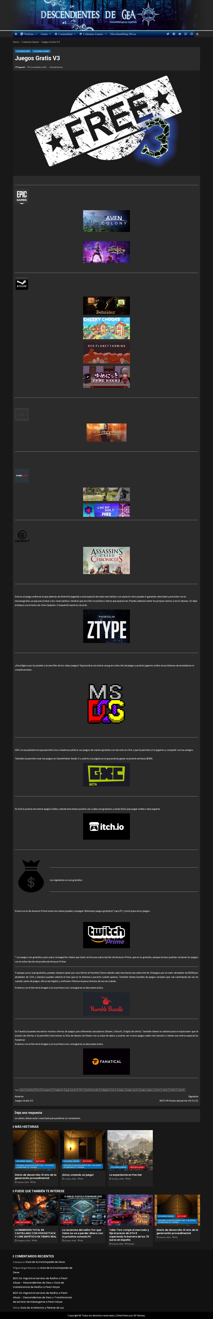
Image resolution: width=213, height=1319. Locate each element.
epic (22, 1090)
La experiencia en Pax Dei (125, 1175)
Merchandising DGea (123, 34)
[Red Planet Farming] (106, 352)
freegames (58, 1090)
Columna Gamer (93, 34)
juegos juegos (146, 1090)
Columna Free (23, 51)
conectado (44, 1118)
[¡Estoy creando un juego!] (83, 1150)
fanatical (30, 1090)
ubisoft (181, 1090)
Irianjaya (130, 1244)
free (38, 1090)
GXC (81, 1090)
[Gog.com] (22, 414)
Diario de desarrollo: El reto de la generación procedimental (35, 1176)
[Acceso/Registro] (192, 34)
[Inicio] (16, 34)
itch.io (113, 1090)
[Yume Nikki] (106, 377)
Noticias (29, 34)
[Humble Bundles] (106, 1004)
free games (47, 1090)
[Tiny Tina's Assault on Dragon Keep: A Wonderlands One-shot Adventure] (106, 252)
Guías (44, 34)
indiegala (105, 1090)
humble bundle (91, 1090)
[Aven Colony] (106, 210)
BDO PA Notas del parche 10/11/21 (179, 1098)
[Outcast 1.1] (106, 432)
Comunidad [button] (65, 34)
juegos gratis (132, 1090)
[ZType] (106, 626)
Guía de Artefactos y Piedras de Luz (42, 1308)
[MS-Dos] (106, 704)
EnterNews (123, 1315)
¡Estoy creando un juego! (78, 1175)
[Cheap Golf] (106, 510)
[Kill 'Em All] (106, 491)
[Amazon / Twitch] (106, 935)
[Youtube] (180, 34)
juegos (121, 1090)
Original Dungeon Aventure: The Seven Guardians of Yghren (35, 1166)
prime (157, 1090)
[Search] (197, 34)
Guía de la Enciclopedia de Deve (45, 1262)
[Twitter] (168, 34)
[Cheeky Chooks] (106, 328)
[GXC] (106, 774)
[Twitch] (186, 34)
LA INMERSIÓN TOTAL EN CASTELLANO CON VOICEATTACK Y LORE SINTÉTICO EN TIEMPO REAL (35, 1233)
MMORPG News (137, 1167)
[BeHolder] (106, 306)
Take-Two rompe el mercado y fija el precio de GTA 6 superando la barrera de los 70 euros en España (129, 1235)
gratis (73, 1090)
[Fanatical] (106, 1061)
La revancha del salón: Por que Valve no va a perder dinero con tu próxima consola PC (82, 1233)
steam (165, 1090)
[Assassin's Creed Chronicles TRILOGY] (106, 552)
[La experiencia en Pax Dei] (130, 1150)
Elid (34, 1182)
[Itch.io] (106, 826)
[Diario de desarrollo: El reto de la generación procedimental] (35, 1150)
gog (67, 1090)
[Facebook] (174, 34)
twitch (173, 1090)
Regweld (21, 67)
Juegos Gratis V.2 (24, 1098)
